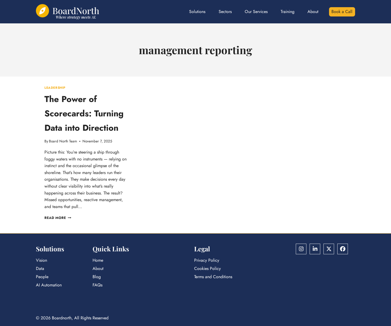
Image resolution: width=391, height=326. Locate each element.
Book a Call (341, 12)
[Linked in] (315, 249)
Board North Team (63, 141)
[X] (328, 249)
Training (287, 12)
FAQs (97, 285)
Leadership (54, 87)
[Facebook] (342, 249)
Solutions (197, 12)
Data (40, 268)
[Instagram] (301, 249)
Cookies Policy (207, 268)
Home (98, 260)
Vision (41, 260)
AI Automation (49, 285)
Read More (57, 217)
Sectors (225, 12)
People (42, 277)
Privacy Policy (206, 260)
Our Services (256, 12)
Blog (97, 277)
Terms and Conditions (213, 277)
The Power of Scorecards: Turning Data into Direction (84, 113)
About (312, 12)
